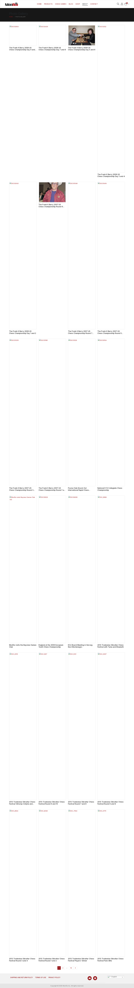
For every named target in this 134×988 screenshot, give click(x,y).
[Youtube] (90, 978)
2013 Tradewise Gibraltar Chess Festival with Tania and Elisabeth (110, 646)
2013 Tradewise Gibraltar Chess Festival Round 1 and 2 (52, 960)
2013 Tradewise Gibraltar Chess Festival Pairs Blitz (110, 960)
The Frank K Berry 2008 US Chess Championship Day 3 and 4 (111, 175)
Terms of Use (40, 977)
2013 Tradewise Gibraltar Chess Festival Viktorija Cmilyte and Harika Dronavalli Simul (22, 804)
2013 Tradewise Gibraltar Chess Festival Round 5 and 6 (110, 803)
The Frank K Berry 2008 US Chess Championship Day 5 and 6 (81, 49)
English (114, 977)
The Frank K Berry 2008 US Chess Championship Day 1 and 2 (22, 332)
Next (75, 968)
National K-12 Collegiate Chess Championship (109, 489)
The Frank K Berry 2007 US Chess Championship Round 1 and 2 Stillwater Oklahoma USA (52, 490)
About (85, 4)
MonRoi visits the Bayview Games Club (22, 646)
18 (71, 968)
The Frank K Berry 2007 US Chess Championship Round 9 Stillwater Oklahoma (51, 207)
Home (39, 4)
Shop (78, 4)
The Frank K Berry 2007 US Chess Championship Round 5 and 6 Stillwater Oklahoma (109, 333)
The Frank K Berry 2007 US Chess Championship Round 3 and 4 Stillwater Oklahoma (21, 490)
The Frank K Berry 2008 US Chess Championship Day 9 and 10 (22, 50)
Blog (71, 4)
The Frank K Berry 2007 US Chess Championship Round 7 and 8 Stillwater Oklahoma (80, 333)
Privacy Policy (54, 977)
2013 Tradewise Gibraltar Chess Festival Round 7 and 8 (81, 803)
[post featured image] (23, 35)
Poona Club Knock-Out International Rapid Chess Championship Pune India (78, 490)
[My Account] (122, 4)
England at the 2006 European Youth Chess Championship (51, 646)
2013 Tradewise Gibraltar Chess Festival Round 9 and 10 (52, 803)
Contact (94, 4)
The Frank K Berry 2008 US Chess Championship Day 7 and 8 (52, 49)
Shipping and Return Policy (21, 977)
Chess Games (60, 4)
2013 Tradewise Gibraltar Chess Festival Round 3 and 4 (22, 960)
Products (48, 4)
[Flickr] (95, 978)
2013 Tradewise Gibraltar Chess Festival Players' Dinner (81, 960)
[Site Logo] (11, 4)
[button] (118, 4)
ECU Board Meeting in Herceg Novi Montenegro (80, 646)
